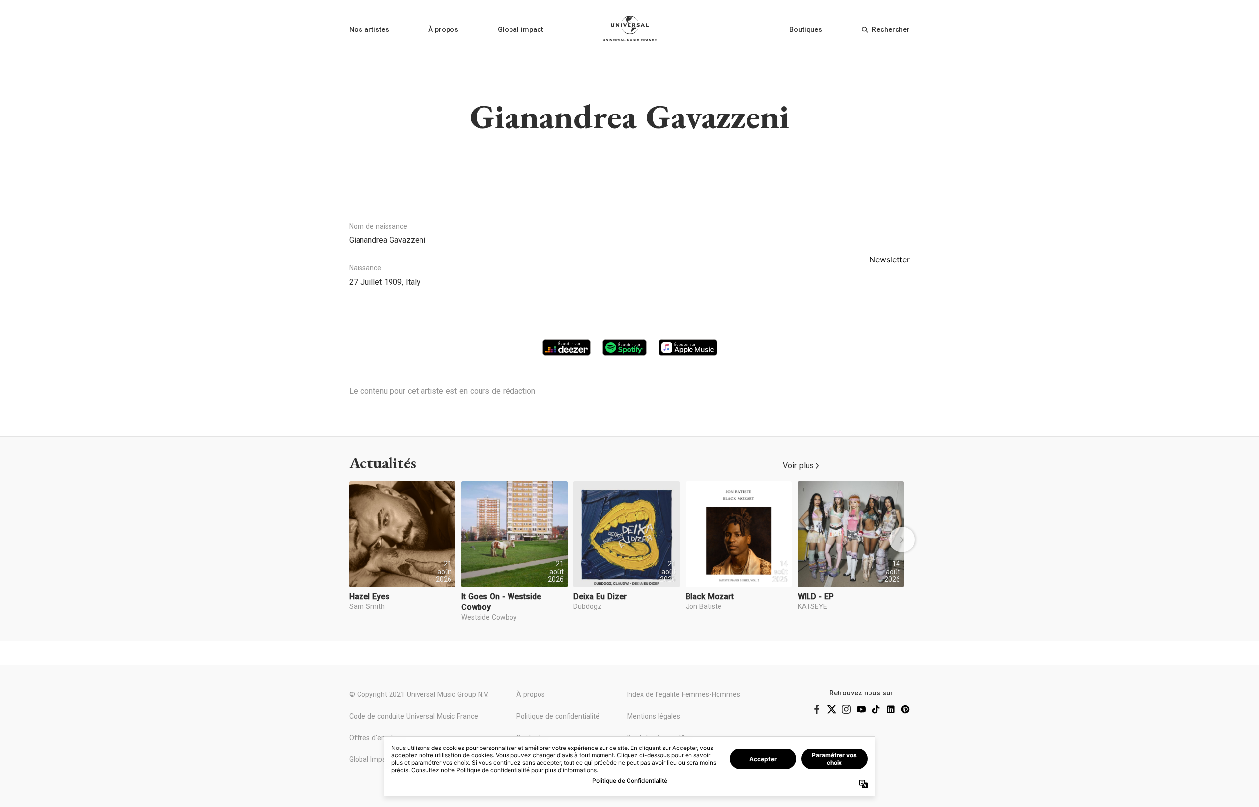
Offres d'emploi (373, 738)
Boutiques (805, 29)
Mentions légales (653, 716)
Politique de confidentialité (558, 716)
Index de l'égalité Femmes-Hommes (683, 694)
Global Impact (370, 759)
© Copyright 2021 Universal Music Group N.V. (419, 694)
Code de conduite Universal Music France (413, 716)
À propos (443, 29)
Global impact (520, 29)
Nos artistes (369, 29)
